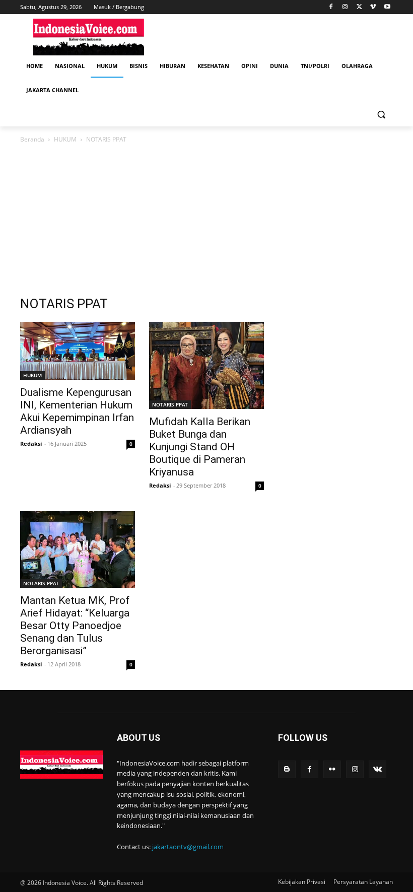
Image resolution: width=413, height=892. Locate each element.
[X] (359, 7)
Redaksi (31, 443)
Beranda (32, 139)
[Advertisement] (275, 36)
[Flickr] (332, 769)
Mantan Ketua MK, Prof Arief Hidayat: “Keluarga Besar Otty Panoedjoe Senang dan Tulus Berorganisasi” (74, 625)
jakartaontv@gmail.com (188, 846)
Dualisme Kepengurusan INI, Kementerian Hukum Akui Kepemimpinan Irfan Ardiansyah (77, 411)
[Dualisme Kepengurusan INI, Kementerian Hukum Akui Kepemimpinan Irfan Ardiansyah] (77, 351)
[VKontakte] (377, 769)
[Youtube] (387, 7)
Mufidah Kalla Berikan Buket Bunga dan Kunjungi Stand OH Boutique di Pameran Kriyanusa (199, 447)
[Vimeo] (373, 7)
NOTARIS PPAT (170, 404)
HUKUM (65, 139)
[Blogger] (287, 769)
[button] (381, 114)
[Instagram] (345, 7)
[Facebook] (331, 7)
